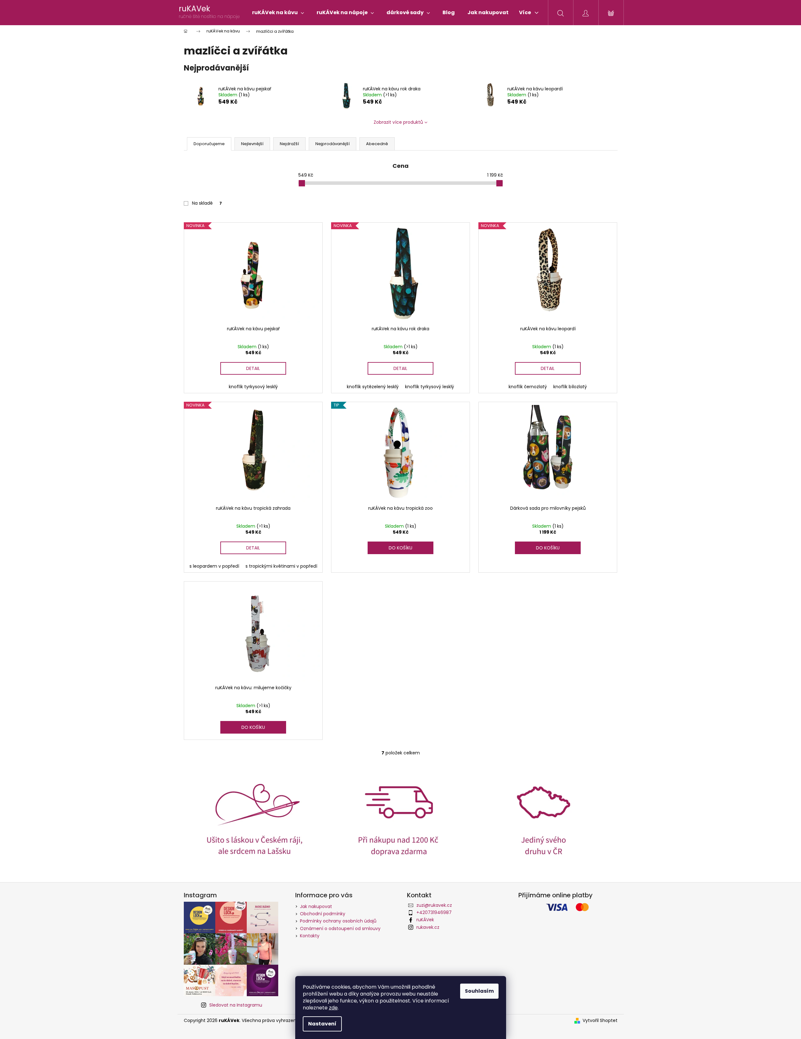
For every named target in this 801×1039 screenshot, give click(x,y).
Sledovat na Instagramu (235, 1005)
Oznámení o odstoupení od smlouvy (340, 928)
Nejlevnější (252, 144)
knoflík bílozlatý (570, 386)
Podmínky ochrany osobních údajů (338, 921)
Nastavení (322, 1023)
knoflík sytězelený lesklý (373, 386)
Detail (253, 368)
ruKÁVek (425, 920)
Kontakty (309, 936)
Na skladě (207, 203)
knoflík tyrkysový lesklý (253, 386)
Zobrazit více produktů (398, 122)
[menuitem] (278, 12)
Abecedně (377, 144)
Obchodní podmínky (322, 914)
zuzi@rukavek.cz (434, 905)
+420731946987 (434, 912)
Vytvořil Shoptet (600, 1021)
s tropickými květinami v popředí (281, 566)
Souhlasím (479, 991)
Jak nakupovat (316, 906)
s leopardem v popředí (214, 566)
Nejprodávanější (332, 144)
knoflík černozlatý (528, 386)
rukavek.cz (427, 927)
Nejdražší (289, 144)
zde (333, 1007)
